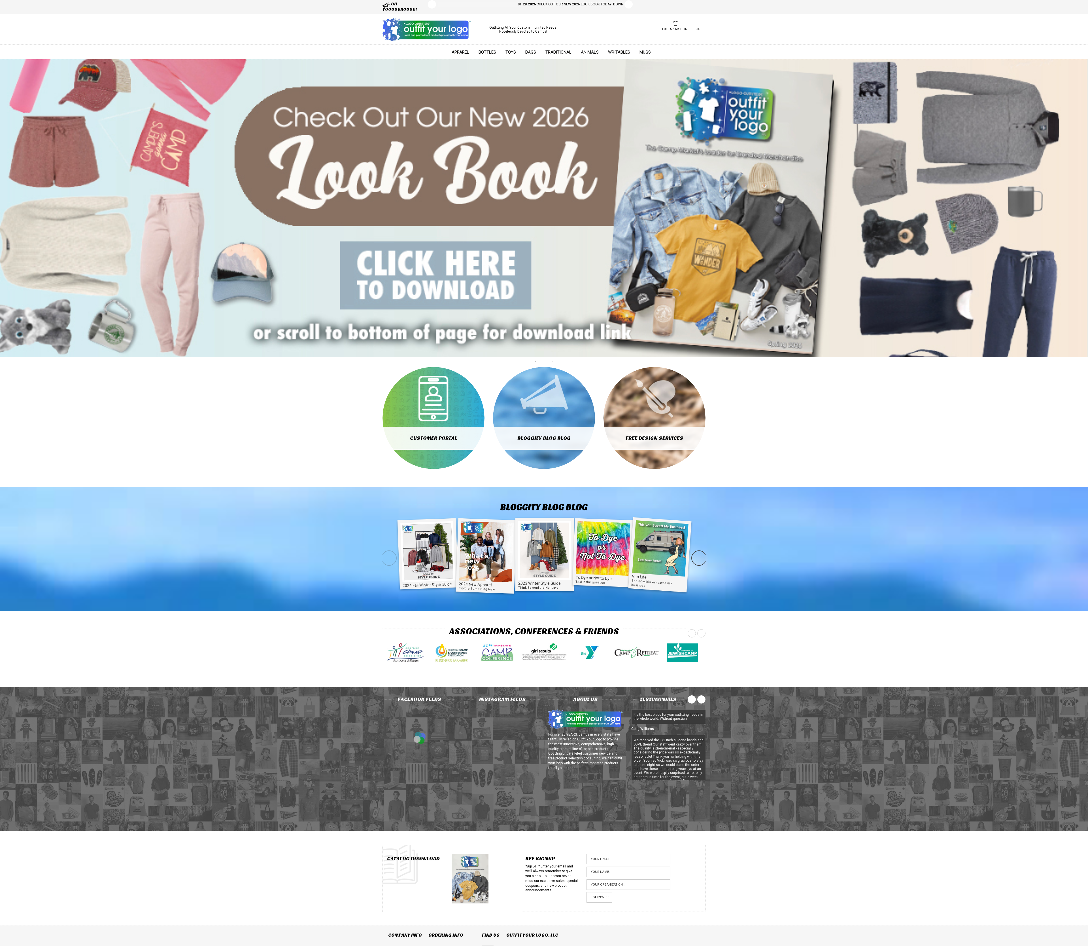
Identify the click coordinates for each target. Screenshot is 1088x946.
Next (628, 4)
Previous (432, 4)
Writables (619, 52)
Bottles (487, 52)
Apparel (460, 52)
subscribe (601, 897)
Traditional (558, 52)
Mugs (645, 52)
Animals (590, 52)
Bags (530, 52)
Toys (510, 52)
